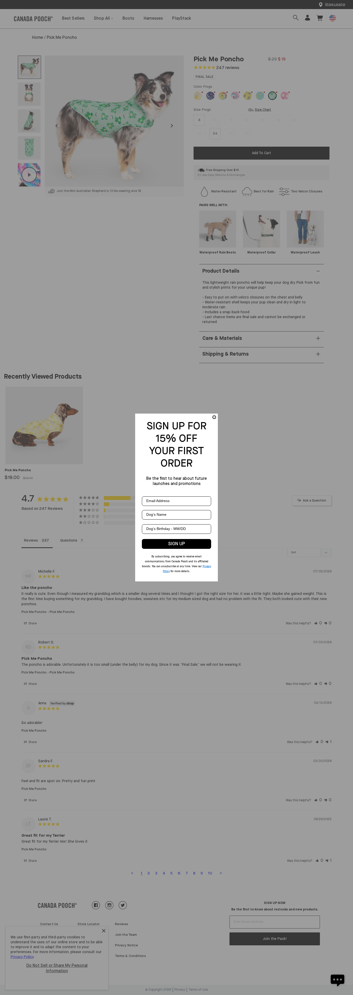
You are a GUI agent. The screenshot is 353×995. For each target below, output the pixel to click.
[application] (337, 979)
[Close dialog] (214, 417)
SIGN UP (176, 544)
